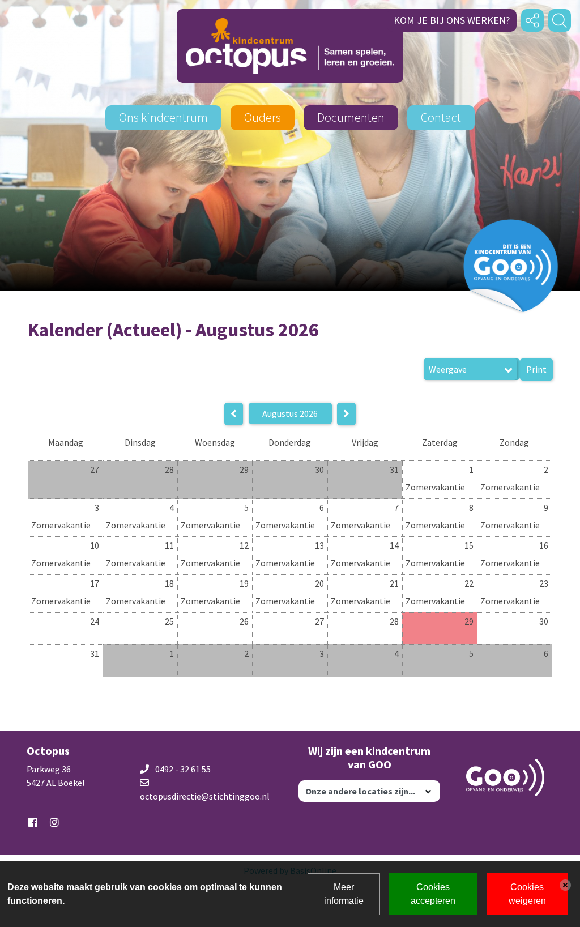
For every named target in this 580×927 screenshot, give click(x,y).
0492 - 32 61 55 (183, 769)
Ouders (262, 117)
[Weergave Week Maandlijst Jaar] (472, 369)
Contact (441, 117)
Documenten (351, 117)
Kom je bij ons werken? (452, 20)
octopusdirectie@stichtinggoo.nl (205, 796)
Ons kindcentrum (163, 117)
